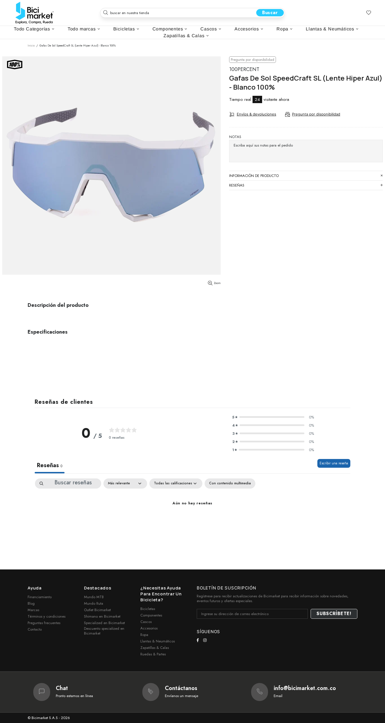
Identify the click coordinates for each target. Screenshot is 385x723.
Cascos (146, 621)
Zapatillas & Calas (154, 647)
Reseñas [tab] (49, 465)
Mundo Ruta (93, 603)
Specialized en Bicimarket (104, 622)
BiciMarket (35, 13)
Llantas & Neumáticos (157, 641)
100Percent (244, 69)
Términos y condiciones (46, 616)
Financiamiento (40, 597)
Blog (31, 603)
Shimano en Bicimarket (102, 616)
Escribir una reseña (334, 463)
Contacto (35, 629)
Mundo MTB (94, 597)
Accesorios (149, 628)
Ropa (144, 634)
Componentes (151, 615)
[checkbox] (230, 483)
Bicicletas (147, 608)
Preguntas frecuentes (44, 622)
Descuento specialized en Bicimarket (104, 631)
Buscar (270, 12)
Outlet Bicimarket (97, 609)
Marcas (33, 609)
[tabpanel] (192, 522)
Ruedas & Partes (153, 654)
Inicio (31, 45)
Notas (235, 136)
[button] (273, 417)
